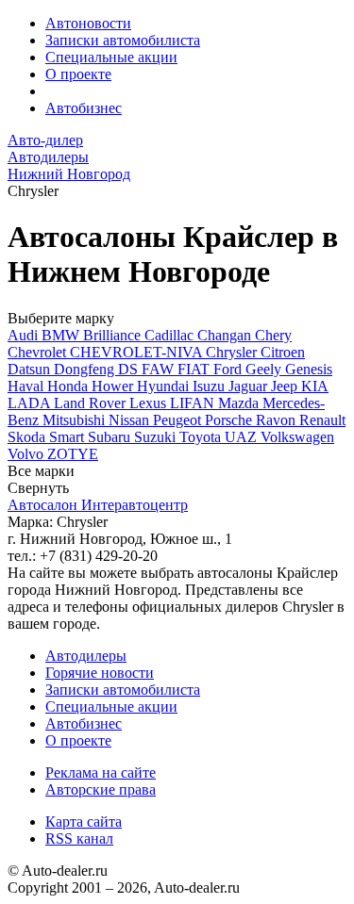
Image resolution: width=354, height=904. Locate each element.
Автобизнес (83, 108)
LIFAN (194, 403)
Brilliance (113, 335)
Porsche (230, 420)
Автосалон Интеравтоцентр (98, 505)
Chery (273, 335)
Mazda (240, 403)
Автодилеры (85, 656)
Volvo (27, 454)
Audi (25, 335)
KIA (315, 386)
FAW (159, 369)
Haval (27, 386)
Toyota (202, 437)
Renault (322, 420)
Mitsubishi (75, 420)
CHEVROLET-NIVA (138, 352)
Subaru (111, 437)
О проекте (78, 74)
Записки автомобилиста (122, 40)
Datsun (31, 369)
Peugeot (179, 420)
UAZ (243, 437)
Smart (68, 437)
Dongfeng (86, 369)
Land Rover (91, 403)
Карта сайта (83, 822)
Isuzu (210, 386)
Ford (229, 369)
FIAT (195, 369)
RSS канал (79, 838)
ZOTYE (72, 454)
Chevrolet (39, 352)
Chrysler (233, 352)
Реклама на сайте (100, 772)
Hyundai (165, 386)
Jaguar (249, 386)
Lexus (149, 403)
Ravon (277, 420)
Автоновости (88, 23)
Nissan (131, 420)
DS (130, 369)
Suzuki (156, 437)
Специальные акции (111, 57)
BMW (62, 335)
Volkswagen (297, 437)
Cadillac (170, 335)
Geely (265, 369)
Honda (69, 386)
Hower (114, 386)
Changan (226, 335)
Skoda (28, 437)
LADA (31, 403)
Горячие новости (99, 673)
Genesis (308, 369)
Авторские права (100, 789)
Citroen (283, 352)
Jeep (286, 386)
